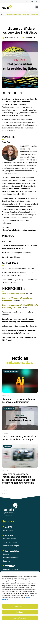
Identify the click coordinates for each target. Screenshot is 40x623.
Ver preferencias (20, 618)
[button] (36, 7)
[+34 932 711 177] (27, 1)
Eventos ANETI (31, 38)
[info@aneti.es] (32, 1)
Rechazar (20, 612)
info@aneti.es (22, 333)
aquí (9, 340)
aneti (5, 8)
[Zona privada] (37, 1)
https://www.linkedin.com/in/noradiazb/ (19, 230)
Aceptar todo (20, 606)
